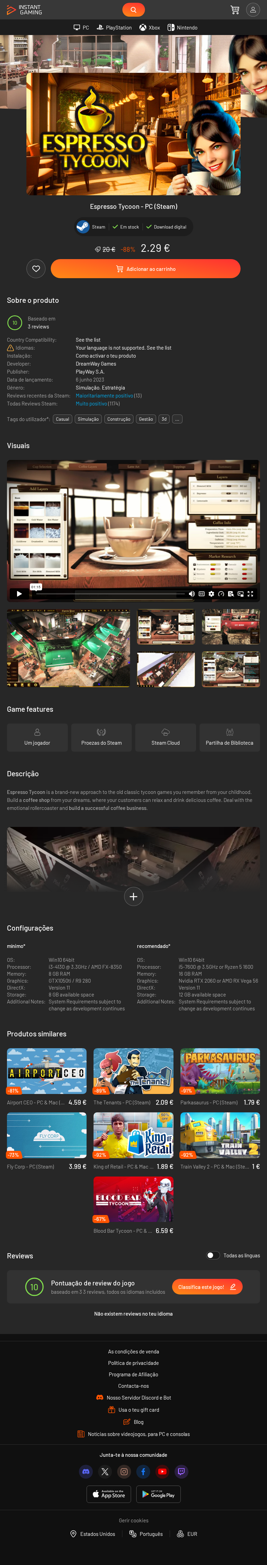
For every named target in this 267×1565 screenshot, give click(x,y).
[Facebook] (143, 1472)
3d (164, 419)
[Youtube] (162, 1472)
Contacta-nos (133, 1386)
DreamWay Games (96, 363)
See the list (88, 339)
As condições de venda (133, 1351)
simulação (88, 419)
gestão (146, 419)
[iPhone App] (109, 1494)
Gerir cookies (133, 1520)
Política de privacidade (133, 1363)
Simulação (87, 387)
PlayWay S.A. (90, 371)
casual (62, 419)
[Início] (24, 10)
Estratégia (113, 387)
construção (118, 419)
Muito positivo (92, 403)
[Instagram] (124, 1472)
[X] (105, 1472)
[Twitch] (181, 1472)
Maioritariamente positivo (105, 395)
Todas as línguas (242, 1255)
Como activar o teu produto (106, 355)
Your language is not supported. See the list (123, 347)
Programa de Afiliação (133, 1374)
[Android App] (158, 1494)
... (177, 419)
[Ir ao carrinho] (234, 9)
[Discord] (86, 1472)
